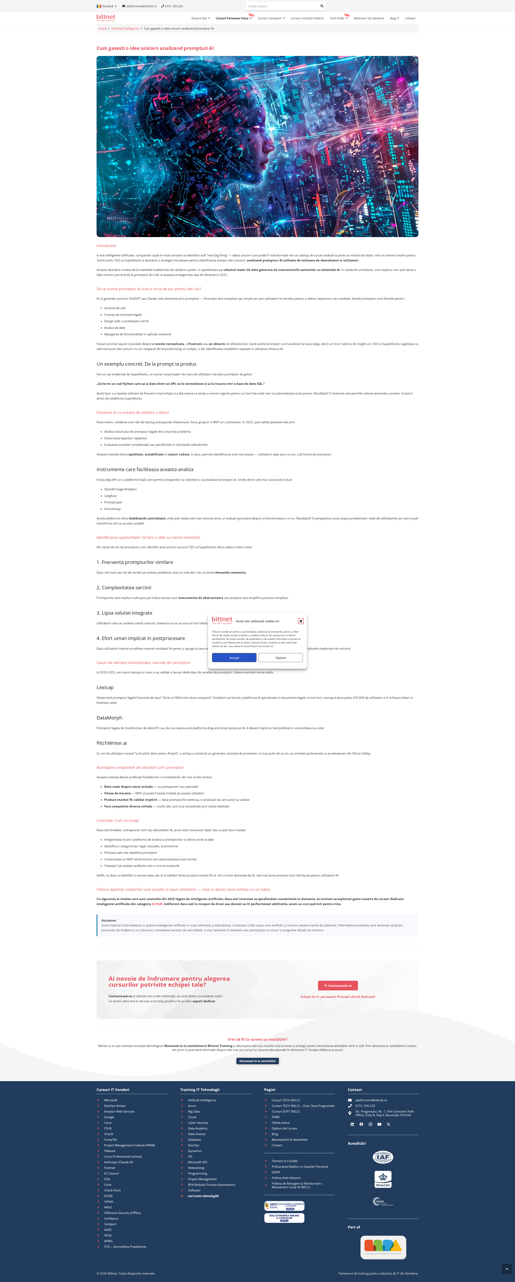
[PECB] (100, 1235)
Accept (234, 657)
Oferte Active (281, 1123)
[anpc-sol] (299, 1218)
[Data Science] (184, 1134)
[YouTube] (379, 1124)
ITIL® (107, 1128)
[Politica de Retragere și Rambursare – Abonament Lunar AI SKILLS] (268, 1185)
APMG (108, 1241)
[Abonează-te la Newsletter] (268, 1139)
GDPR (276, 1172)
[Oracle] (100, 1134)
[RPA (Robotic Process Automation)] (184, 1184)
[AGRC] (100, 1229)
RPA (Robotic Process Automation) (211, 1185)
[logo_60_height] (106, 18)
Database (194, 1139)
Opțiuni (280, 657)
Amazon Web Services (119, 1111)
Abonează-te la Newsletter (290, 1139)
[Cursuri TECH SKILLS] (268, 1100)
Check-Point (112, 1190)
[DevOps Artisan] (100, 1106)
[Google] (100, 1117)
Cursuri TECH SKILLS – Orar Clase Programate (303, 1106)
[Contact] (268, 1145)
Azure (192, 1106)
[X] (388, 1124)
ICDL (107, 1179)
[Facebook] (361, 1124)
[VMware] (100, 1151)
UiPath (108, 1201)
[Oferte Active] (268, 1122)
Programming (197, 1173)
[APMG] (100, 1241)
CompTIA (110, 1139)
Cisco (107, 1123)
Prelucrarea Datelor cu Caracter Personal (300, 1166)
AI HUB (157, 904)
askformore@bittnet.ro (371, 1100)
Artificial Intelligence (125, 28)
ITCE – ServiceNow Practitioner (125, 1247)
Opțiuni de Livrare (284, 1128)
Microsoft (110, 1100)
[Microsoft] (100, 1100)
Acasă (102, 28)
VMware (109, 1151)
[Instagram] (370, 1124)
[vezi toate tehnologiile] (183, 1196)
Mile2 (108, 1207)
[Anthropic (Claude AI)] (100, 1162)
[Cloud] (184, 1117)
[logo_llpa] (383, 1247)
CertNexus (111, 1218)
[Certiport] (100, 1224)
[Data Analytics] (184, 1128)
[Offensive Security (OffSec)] (100, 1213)
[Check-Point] (100, 1190)
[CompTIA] (100, 1139)
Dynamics (195, 1151)
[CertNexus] (100, 1218)
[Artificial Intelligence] (184, 1100)
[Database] (184, 1139)
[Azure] (184, 1106)
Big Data (194, 1111)
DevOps (193, 1145)
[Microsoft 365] (184, 1162)
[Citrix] (100, 1184)
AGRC (108, 1230)
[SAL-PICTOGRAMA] (299, 1206)
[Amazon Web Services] (100, 1111)
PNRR (275, 1117)
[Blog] (268, 1134)
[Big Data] (184, 1111)
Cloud (192, 1117)
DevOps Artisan (115, 1106)
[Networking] (184, 1167)
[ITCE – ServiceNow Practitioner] (100, 1246)
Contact (277, 1145)
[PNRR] (268, 1117)
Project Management (202, 1179)
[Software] (184, 1190)
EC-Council (111, 1173)
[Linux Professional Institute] (100, 1156)
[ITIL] (184, 1156)
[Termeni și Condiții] (268, 1161)
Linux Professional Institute (123, 1156)
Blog (275, 1134)
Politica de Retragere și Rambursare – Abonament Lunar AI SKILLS (297, 1185)
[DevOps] (184, 1145)
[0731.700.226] (351, 1106)
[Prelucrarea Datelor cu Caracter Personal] (268, 1166)
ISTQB (108, 1196)
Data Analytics (198, 1128)
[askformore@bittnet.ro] (351, 1100)
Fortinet (109, 1168)
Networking (196, 1168)
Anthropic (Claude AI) (118, 1162)
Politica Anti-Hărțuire (286, 1178)
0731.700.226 (365, 1106)
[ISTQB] (100, 1196)
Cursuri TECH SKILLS (286, 1100)
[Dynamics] (184, 1151)
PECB (107, 1235)
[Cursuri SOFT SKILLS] (268, 1111)
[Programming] (184, 1173)
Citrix (107, 1185)
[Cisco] (100, 1122)
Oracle (108, 1134)
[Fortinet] (100, 1167)
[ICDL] (100, 1179)
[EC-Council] (100, 1173)
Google (109, 1117)
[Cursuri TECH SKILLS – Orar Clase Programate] (268, 1106)
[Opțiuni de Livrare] (268, 1128)
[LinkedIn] (352, 1124)
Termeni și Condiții (285, 1161)
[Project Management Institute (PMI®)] (100, 1145)
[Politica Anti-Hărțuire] (268, 1178)
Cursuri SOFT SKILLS (286, 1111)
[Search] (322, 6)
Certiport (110, 1224)
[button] (301, 621)
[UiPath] (100, 1201)
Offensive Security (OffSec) (122, 1213)
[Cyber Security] (184, 1122)
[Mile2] (100, 1207)
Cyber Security (198, 1123)
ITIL (190, 1156)
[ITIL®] (100, 1128)
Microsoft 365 (197, 1162)
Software (194, 1190)
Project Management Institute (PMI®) (129, 1145)
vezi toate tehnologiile (203, 1196)
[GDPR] (268, 1172)
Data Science (197, 1134)
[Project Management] (184, 1179)
